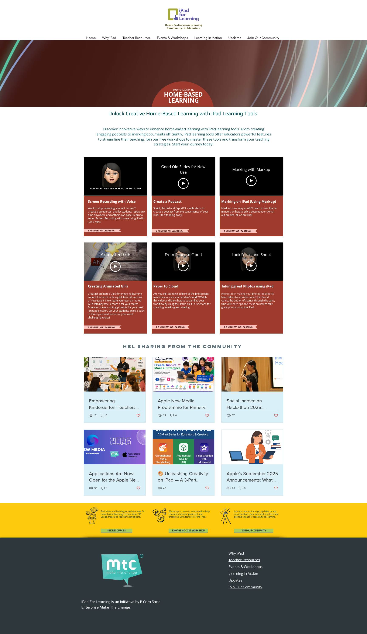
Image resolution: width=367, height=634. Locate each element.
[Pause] (89, 190)
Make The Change (115, 607)
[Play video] (183, 183)
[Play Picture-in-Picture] (134, 190)
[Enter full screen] (141, 190)
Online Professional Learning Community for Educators (183, 26)
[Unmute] (96, 190)
